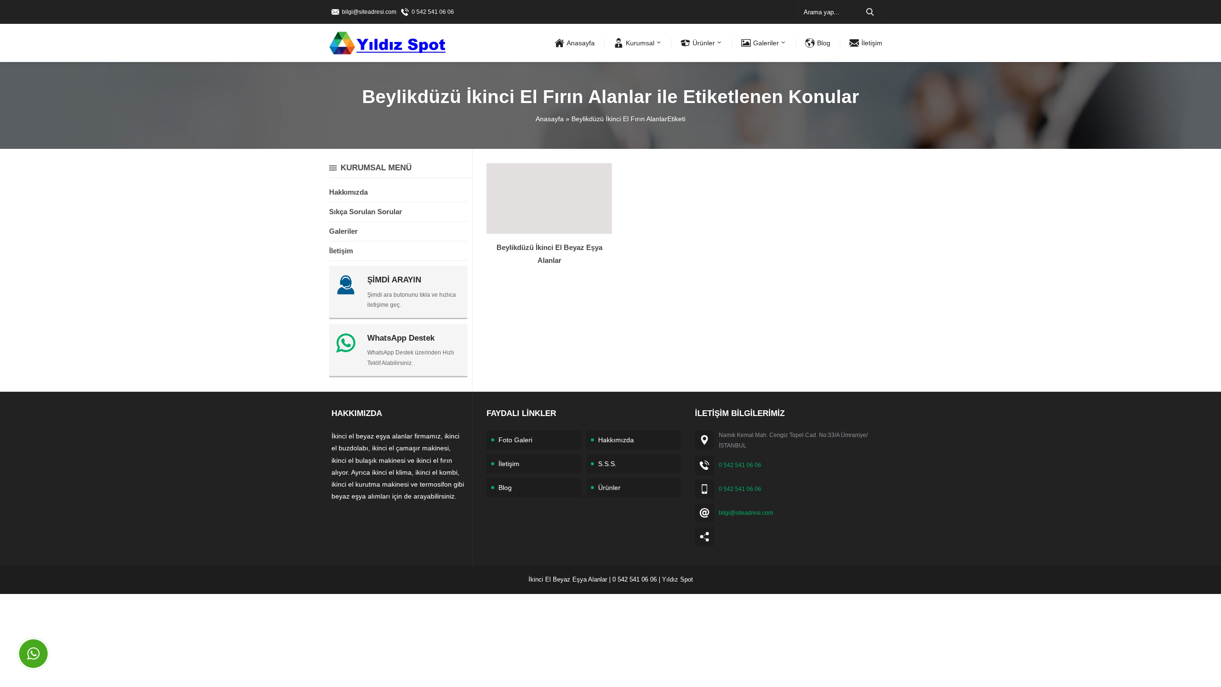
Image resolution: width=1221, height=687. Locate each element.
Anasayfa (550, 119)
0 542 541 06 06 (433, 12)
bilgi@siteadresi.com (369, 12)
